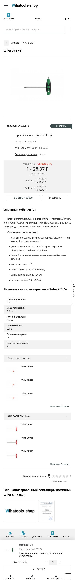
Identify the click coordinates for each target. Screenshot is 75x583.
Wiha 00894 (27, 366)
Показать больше (59, 406)
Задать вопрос (73, 291)
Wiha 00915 (27, 438)
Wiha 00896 (27, 393)
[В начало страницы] (68, 576)
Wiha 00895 (27, 380)
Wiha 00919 (27, 451)
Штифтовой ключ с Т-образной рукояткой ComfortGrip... (40, 554)
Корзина (66, 18)
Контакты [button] (9, 18)
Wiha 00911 (27, 424)
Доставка (37, 536)
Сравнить (9, 578)
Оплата (23, 536)
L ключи (15, 43)
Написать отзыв (59, 481)
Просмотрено (54, 578)
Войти (38, 18)
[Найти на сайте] (68, 29)
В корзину (55, 197)
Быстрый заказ (23, 197)
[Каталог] (6, 5)
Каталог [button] (10, 536)
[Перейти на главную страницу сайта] (27, 5)
